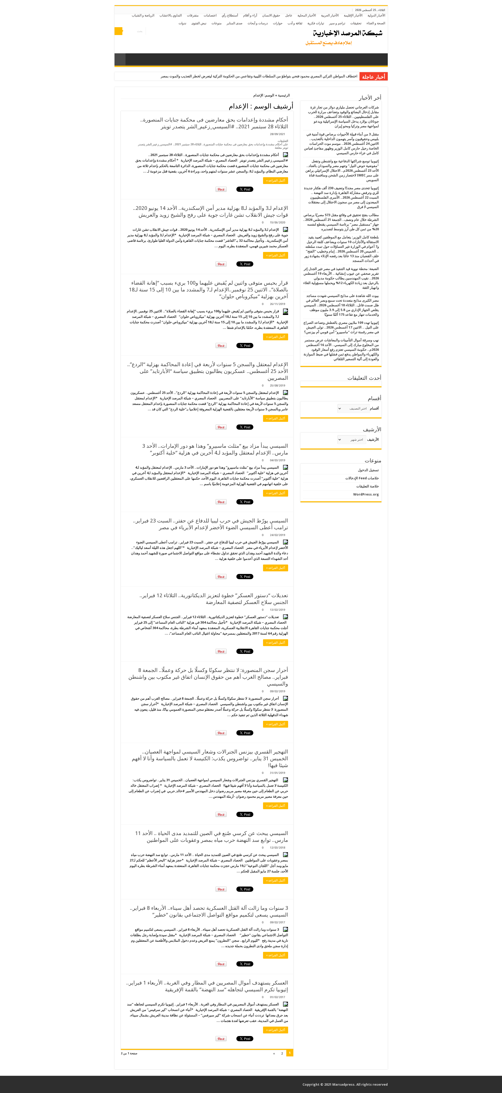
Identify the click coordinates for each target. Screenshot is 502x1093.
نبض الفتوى (198, 23)
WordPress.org (366, 494)
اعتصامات (210, 15)
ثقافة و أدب (295, 23)
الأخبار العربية (330, 15)
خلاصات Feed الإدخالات (362, 478)
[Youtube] (150, 31)
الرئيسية (284, 95)
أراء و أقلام (250, 15)
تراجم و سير (337, 23)
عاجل (288, 15)
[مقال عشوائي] (120, 59)
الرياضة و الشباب (143, 15)
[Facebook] (160, 31)
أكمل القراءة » (275, 180)
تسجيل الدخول (368, 470)
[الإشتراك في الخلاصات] (122, 106)
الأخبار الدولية (376, 15)
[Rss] (165, 31)
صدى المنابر (234, 23)
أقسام (374, 408)
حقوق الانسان (271, 15)
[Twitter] (155, 31)
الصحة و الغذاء (376, 23)
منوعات (216, 23)
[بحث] (118, 31)
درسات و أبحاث (258, 23)
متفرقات (192, 15)
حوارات (277, 23)
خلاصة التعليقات (367, 486)
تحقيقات (355, 23)
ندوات (182, 23)
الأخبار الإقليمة (353, 15)
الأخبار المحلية (307, 15)
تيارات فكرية (315, 23)
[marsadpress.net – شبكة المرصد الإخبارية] (343, 36)
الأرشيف (373, 439)
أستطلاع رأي (230, 15)
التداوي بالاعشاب (170, 15)
